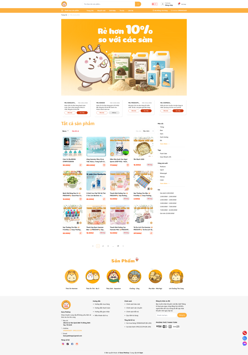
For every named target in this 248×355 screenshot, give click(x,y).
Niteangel (163, 173)
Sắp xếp (138, 131)
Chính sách (128, 301)
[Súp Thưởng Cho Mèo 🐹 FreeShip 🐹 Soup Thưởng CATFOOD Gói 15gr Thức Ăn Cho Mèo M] (143, 181)
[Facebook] (72, 344)
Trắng (162, 127)
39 (118, 246)
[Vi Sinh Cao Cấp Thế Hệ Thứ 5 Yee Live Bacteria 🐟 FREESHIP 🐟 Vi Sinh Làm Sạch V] (96, 181)
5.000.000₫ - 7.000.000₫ (168, 206)
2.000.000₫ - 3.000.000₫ (168, 200)
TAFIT (162, 170)
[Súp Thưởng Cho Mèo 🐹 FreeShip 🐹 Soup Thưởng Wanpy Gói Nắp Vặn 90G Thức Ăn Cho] (73, 215)
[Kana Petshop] (64, 4)
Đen (161, 130)
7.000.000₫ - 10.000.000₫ (168, 210)
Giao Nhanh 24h (165, 157)
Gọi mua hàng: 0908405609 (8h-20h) (138, 323)
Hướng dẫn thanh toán (102, 308)
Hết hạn (114, 112)
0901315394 (77, 330)
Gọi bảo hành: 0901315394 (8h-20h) (138, 327)
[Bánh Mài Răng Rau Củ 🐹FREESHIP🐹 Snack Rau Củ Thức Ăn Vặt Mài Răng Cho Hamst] (73, 181)
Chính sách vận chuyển (134, 308)
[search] (138, 4)
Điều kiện (70, 112)
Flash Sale (163, 153)
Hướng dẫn (96, 301)
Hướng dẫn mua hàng (102, 304)
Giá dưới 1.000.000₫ (167, 193)
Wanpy (162, 177)
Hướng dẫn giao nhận (102, 311)
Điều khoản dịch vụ (101, 315)
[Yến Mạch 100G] (143, 146)
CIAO (162, 180)
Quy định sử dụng (132, 315)
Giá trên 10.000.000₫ (167, 213)
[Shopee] (77, 344)
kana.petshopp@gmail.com (72, 336)
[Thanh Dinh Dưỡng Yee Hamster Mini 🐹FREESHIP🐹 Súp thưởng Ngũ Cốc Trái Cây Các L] (120, 215)
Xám (161, 134)
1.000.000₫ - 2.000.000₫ (168, 196)
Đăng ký (182, 315)
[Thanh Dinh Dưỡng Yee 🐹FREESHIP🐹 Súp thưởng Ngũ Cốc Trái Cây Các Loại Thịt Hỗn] (120, 181)
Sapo (141, 353)
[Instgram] (63, 344)
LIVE (155, 4)
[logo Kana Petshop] (76, 305)
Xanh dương (164, 137)
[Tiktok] (68, 344)
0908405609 (67, 330)
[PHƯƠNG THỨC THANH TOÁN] (171, 327)
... (113, 246)
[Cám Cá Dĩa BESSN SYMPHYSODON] (73, 146)
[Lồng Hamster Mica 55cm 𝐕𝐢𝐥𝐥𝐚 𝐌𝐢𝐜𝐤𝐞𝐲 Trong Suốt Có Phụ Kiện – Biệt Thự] (96, 146)
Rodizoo (163, 166)
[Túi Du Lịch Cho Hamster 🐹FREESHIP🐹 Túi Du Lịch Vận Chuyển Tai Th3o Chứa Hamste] (143, 215)
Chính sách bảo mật (133, 304)
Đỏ (161, 140)
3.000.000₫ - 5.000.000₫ (168, 203)
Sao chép (82, 112)
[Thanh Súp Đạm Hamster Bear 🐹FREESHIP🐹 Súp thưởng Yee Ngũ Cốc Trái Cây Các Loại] (96, 215)
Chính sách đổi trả (132, 311)
